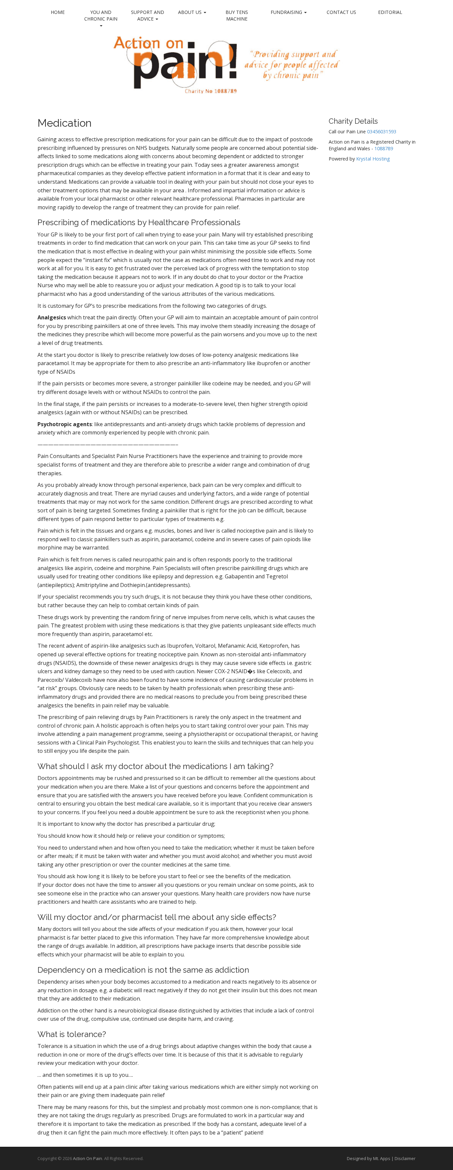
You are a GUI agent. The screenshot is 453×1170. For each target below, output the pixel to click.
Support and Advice (147, 15)
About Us (190, 12)
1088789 (383, 148)
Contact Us (341, 12)
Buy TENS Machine (237, 15)
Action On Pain (87, 1158)
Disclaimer (405, 1158)
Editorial (390, 12)
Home (58, 12)
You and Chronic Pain (100, 15)
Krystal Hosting (373, 159)
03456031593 (381, 131)
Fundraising (287, 12)
